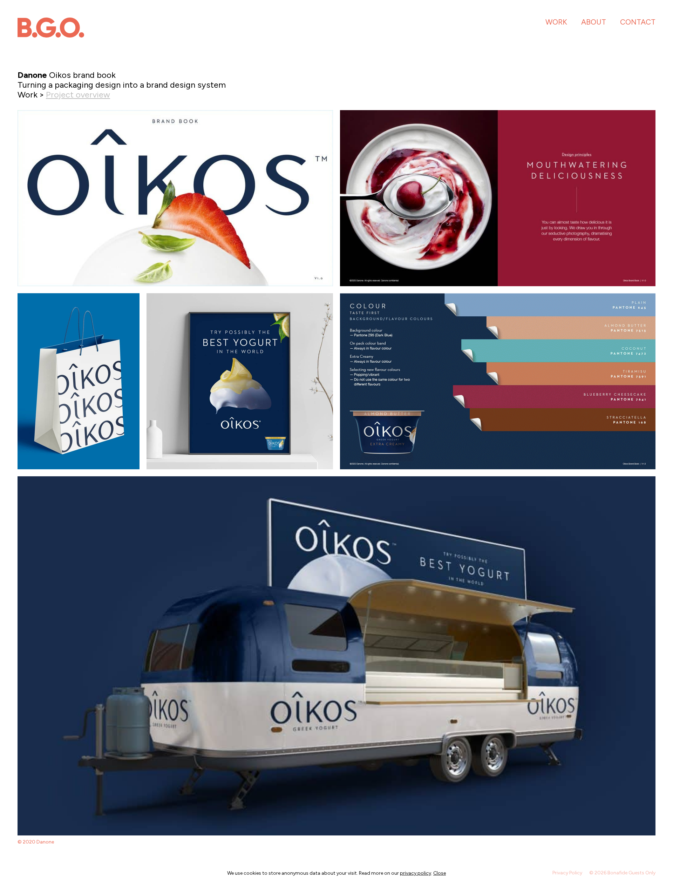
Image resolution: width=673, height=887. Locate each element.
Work (556, 22)
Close (439, 873)
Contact (637, 22)
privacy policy (415, 873)
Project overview (78, 94)
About (593, 22)
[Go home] (51, 28)
